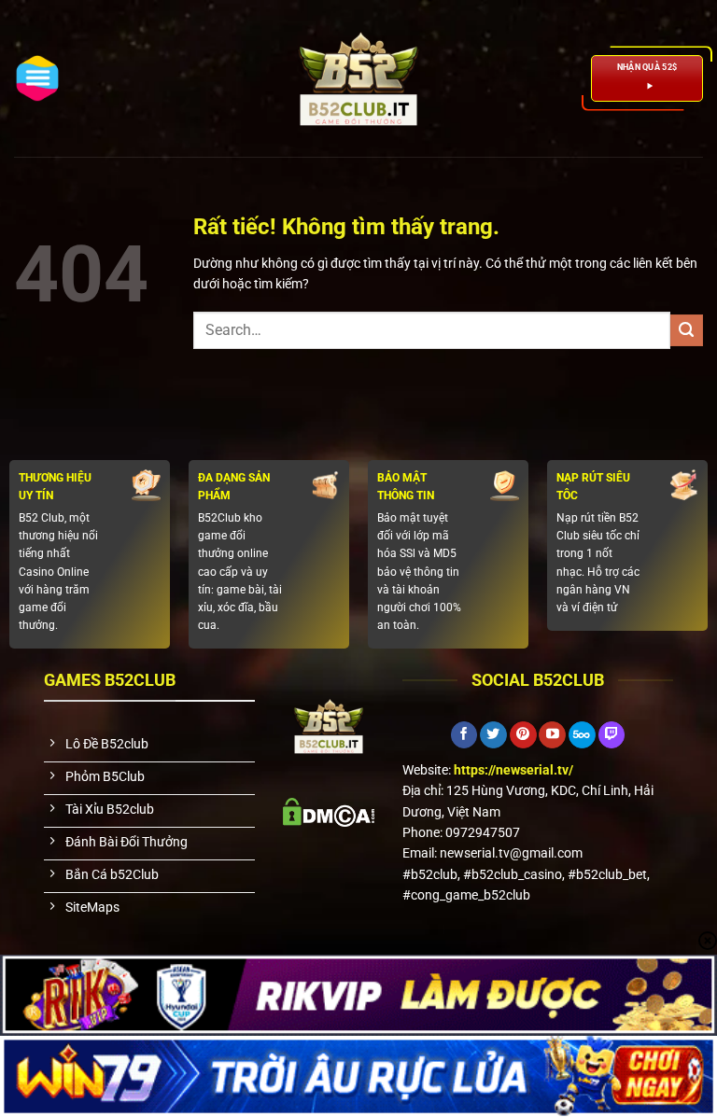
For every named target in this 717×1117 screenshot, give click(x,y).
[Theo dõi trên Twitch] (612, 735)
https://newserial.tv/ (513, 769)
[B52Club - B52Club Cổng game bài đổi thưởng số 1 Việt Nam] (358, 78)
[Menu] (37, 78)
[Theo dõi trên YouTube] (552, 735)
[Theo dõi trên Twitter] (493, 735)
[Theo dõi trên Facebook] (464, 735)
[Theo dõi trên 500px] (582, 735)
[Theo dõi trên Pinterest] (523, 735)
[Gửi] (686, 330)
